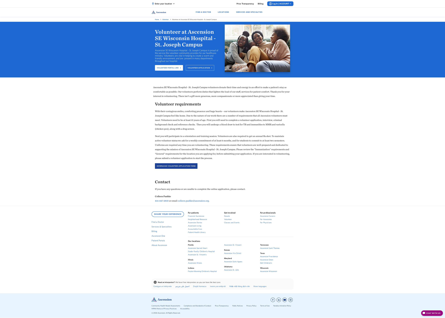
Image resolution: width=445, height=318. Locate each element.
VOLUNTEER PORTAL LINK (168, 68)
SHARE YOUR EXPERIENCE (167, 214)
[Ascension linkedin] (279, 300)
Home (157, 19)
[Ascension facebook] (273, 300)
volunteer (165, 19)
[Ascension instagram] (290, 300)
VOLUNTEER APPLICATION (199, 68)
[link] (245, 3)
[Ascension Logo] (162, 301)
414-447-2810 (161, 200)
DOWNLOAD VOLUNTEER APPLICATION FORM (176, 166)
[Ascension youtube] (284, 300)
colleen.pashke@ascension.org (193, 200)
